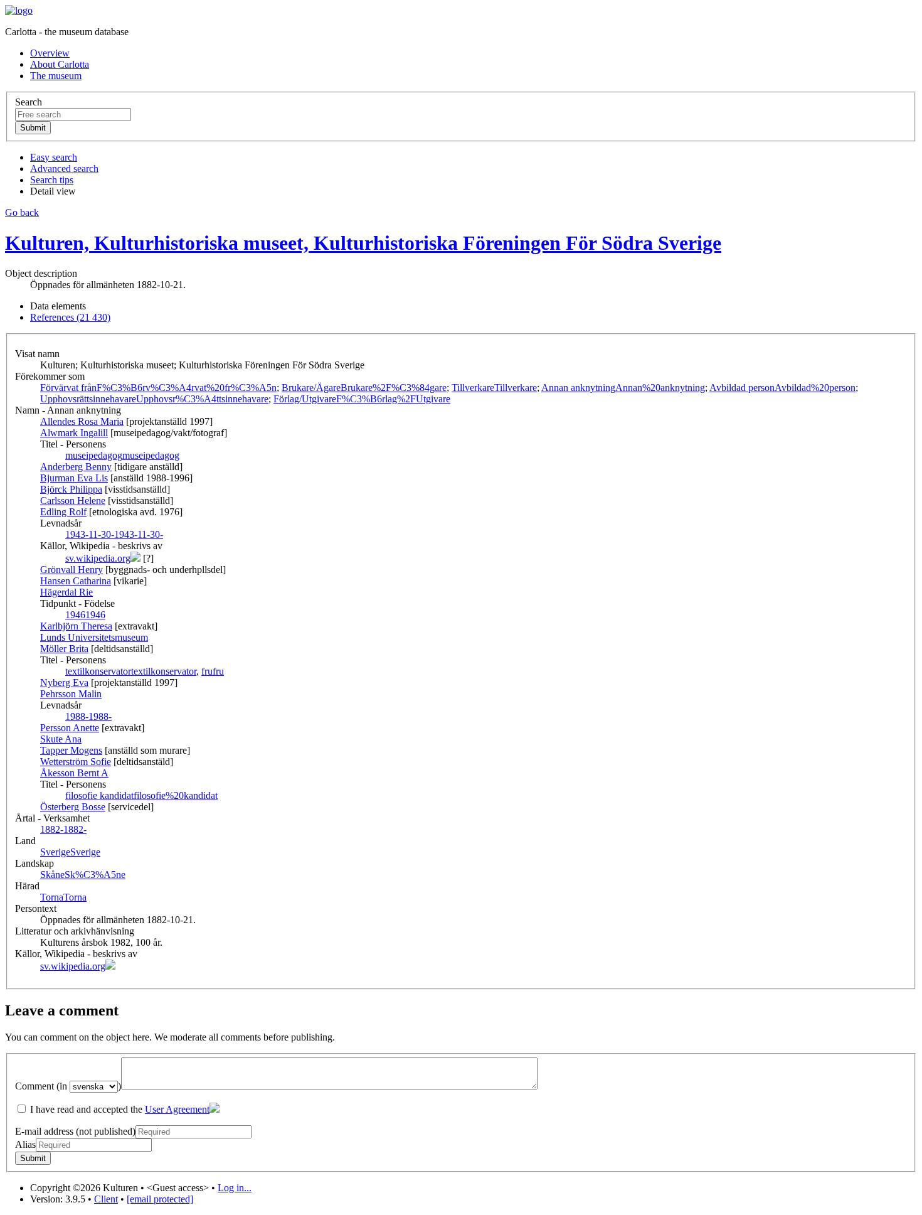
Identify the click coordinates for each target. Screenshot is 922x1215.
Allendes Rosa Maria (82, 421)
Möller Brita (64, 648)
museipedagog (122, 455)
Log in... (235, 1187)
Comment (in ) (68, 1086)
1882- (63, 829)
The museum (56, 75)
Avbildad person (782, 387)
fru (212, 671)
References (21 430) (70, 317)
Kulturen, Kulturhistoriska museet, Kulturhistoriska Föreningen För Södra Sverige (363, 243)
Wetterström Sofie (75, 761)
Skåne (82, 874)
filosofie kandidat (141, 795)
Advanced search (64, 168)
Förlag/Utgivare (361, 398)
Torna (63, 897)
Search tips (51, 179)
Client (106, 1199)
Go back (22, 212)
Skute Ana (61, 739)
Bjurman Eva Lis (74, 478)
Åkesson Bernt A (74, 773)
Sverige (70, 852)
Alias (25, 1144)
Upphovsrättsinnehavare (154, 398)
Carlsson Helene (72, 500)
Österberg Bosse (72, 806)
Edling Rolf (63, 511)
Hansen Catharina (75, 580)
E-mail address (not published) (75, 1131)
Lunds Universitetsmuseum (94, 637)
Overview (50, 53)
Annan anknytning (623, 387)
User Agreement (177, 1109)
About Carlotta (59, 64)
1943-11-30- (114, 534)
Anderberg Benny (76, 466)
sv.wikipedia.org (97, 558)
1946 (85, 614)
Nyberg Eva (64, 682)
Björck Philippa (71, 489)
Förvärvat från (158, 387)
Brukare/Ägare (364, 387)
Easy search (53, 157)
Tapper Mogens (71, 750)
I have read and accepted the (118, 1109)
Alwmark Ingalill (74, 432)
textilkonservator (130, 671)
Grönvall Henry (71, 569)
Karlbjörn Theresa (76, 626)
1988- (88, 716)
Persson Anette (69, 727)
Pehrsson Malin (71, 693)
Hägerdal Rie (66, 592)
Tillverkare (494, 387)
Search (28, 102)
